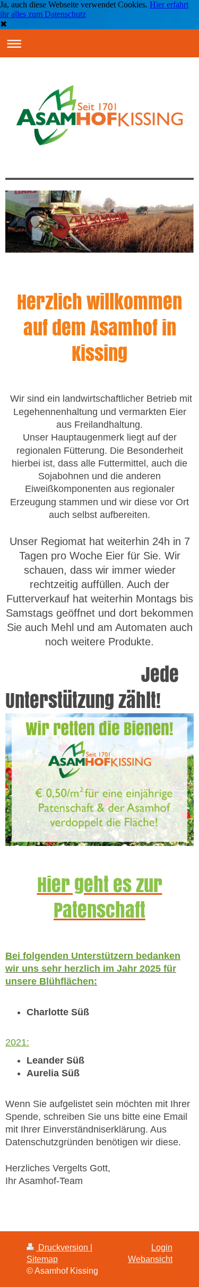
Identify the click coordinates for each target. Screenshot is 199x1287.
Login (161, 1247)
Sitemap (42, 1259)
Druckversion (63, 1247)
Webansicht (150, 1259)
